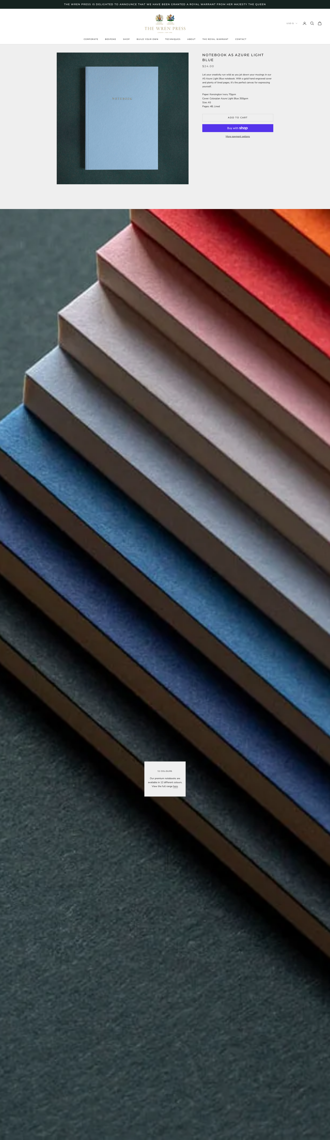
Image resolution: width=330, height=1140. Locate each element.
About (191, 39)
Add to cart (238, 117)
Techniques (172, 39)
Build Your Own (147, 39)
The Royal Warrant (215, 39)
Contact (240, 39)
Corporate (91, 39)
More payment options (238, 136)
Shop (126, 39)
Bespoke (110, 39)
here (175, 786)
